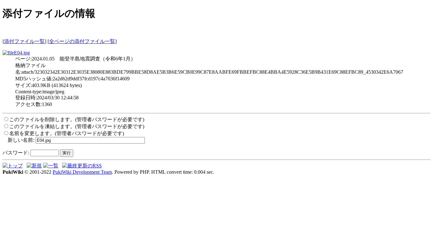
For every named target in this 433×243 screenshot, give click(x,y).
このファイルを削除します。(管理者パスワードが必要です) (76, 119)
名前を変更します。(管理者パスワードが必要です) (66, 133)
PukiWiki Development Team (82, 172)
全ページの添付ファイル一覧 (82, 41)
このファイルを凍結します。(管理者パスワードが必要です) (76, 126)
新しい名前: (21, 140)
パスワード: (16, 152)
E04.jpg (22, 52)
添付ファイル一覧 (24, 41)
